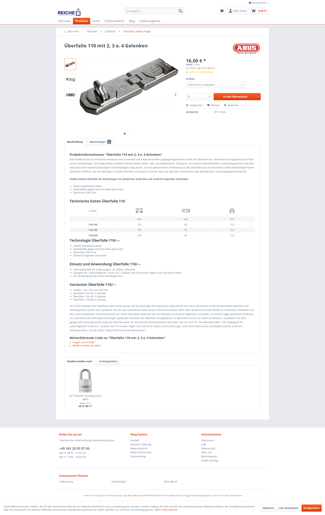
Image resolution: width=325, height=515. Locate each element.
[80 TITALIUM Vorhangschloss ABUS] (85, 380)
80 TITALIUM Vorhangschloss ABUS (85, 397)
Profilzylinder (119, 481)
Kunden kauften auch (79, 361)
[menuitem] (154, 11)
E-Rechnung (66, 481)
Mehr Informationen (166, 509)
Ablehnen (268, 508)
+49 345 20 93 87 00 (74, 448)
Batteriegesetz (209, 456)
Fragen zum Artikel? (83, 342)
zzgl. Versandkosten (206, 68)
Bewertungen (100, 141)
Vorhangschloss (108, 361)
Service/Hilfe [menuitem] (259, 2)
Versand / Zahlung (140, 444)
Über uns (206, 452)
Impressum (207, 440)
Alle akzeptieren (288, 508)
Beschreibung (75, 141)
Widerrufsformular (141, 452)
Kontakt (134, 440)
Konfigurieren (312, 508)
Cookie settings (209, 460)
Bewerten (233, 105)
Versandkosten (135, 495)
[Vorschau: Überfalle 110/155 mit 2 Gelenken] (70, 64)
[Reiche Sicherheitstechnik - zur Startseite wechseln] (69, 12)
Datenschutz (208, 448)
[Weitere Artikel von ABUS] (246, 49)
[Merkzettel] (222, 11)
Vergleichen (196, 105)
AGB (203, 444)
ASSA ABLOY (171, 481)
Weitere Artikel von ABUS (86, 345)
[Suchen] (180, 11)
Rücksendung (138, 456)
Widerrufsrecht (139, 448)
